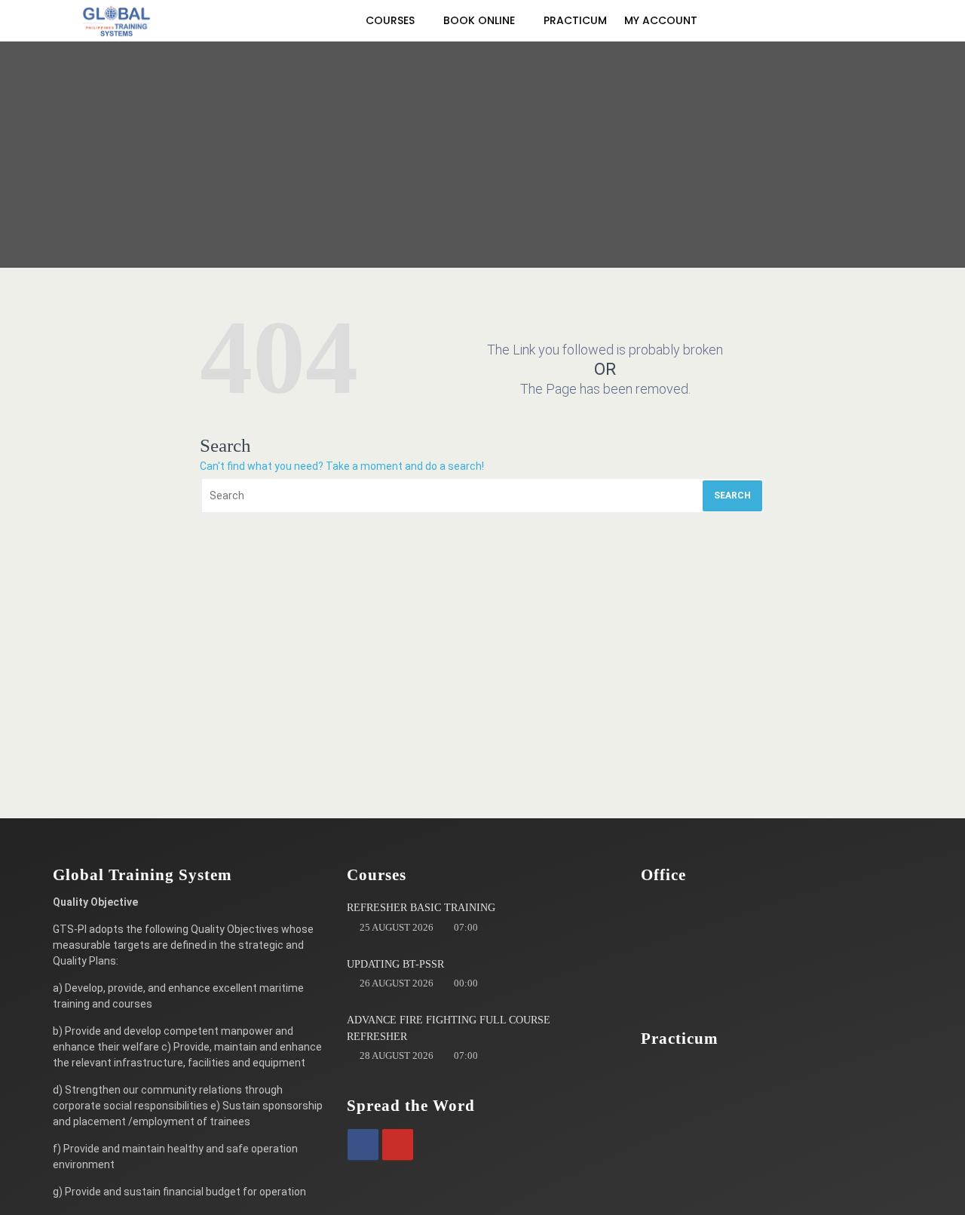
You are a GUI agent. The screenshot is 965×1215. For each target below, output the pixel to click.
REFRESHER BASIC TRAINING (421, 907)
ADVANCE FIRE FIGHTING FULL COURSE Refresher (448, 1028)
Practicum (575, 20)
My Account (662, 20)
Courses (392, 20)
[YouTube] (397, 1144)
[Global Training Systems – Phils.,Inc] (117, 20)
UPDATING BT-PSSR (395, 964)
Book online (480, 20)
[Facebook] (363, 1144)
